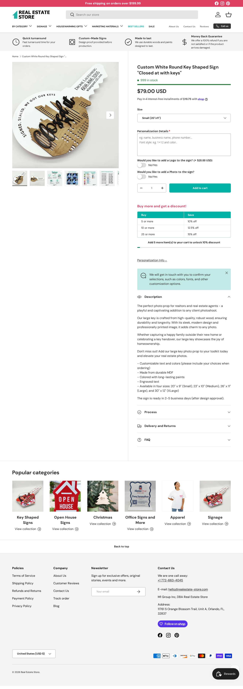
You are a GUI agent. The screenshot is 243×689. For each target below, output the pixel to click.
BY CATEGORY (20, 26)
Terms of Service (23, 576)
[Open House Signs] (65, 496)
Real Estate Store (30, 672)
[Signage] (215, 496)
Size (139, 109)
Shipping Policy (22, 583)
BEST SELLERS (136, 26)
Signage (215, 517)
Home (15, 56)
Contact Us (189, 26)
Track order (61, 598)
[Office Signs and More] (140, 496)
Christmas (102, 517)
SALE (152, 26)
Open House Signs (65, 520)
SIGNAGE (42, 26)
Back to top (121, 546)
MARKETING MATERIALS (105, 26)
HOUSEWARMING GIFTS (69, 26)
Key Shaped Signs (28, 520)
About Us (174, 26)
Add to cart (200, 188)
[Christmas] (102, 496)
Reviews (204, 26)
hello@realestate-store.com (188, 589)
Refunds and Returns (26, 591)
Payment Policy (23, 598)
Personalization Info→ (152, 260)
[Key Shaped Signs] (27, 496)
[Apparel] (177, 496)
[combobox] (132, 14)
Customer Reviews (66, 583)
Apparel (177, 517)
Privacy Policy (22, 606)
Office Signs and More (140, 520)
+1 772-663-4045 (170, 580)
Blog (56, 606)
